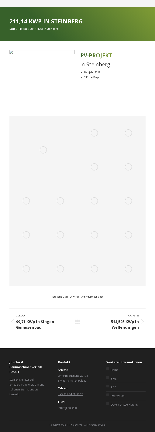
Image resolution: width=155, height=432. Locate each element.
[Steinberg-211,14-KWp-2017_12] (60, 235)
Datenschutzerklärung (124, 404)
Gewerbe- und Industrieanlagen (86, 296)
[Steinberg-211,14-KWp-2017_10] (129, 201)
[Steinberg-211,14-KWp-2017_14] (43, 150)
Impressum (118, 396)
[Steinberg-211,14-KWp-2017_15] (60, 269)
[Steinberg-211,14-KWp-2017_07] (26, 201)
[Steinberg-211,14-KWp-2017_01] (129, 235)
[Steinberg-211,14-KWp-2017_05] (95, 167)
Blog (113, 378)
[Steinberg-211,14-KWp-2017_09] (95, 201)
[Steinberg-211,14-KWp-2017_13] (95, 235)
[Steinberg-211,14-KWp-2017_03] (95, 133)
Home (114, 370)
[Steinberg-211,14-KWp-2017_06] (129, 167)
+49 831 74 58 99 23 (70, 394)
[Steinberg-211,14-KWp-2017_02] (26, 269)
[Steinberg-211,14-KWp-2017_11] (26, 235)
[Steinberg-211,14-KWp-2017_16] (95, 269)
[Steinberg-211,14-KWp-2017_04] (129, 133)
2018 (65, 296)
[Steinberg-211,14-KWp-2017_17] (129, 269)
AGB (113, 387)
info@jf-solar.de (68, 408)
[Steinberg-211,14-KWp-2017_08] (60, 201)
